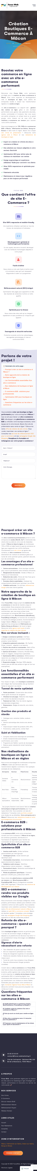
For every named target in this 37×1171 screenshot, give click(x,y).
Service (17, 43)
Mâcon (3, 1144)
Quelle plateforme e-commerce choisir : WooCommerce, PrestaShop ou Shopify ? (17, 1004)
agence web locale (18, 628)
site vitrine (17, 550)
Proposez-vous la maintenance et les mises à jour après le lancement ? (18, 1023)
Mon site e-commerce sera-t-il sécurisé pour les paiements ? (17, 1018)
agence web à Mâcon (9, 135)
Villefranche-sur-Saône (13, 1144)
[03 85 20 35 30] (3, 1055)
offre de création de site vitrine (16, 429)
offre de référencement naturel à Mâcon (18, 909)
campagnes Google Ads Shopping (18, 915)
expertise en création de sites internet (13, 630)
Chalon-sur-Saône (28, 1144)
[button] (18, 1004)
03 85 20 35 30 (12, 1054)
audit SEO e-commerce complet (19, 911)
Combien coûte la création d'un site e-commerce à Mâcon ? (16, 1009)
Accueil (9, 43)
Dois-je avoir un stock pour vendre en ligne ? (18, 1014)
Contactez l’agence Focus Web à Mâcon (18, 985)
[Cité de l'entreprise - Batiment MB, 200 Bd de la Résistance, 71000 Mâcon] (3, 1061)
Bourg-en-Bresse (6, 1146)
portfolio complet (26, 813)
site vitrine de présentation (11, 133)
